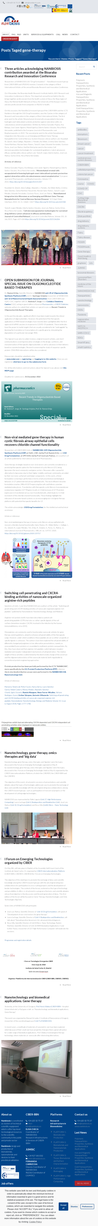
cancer (81, 148)
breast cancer (84, 143)
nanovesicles (83, 305)
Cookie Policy (35, 1222)
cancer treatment (85, 153)
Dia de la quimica (85, 211)
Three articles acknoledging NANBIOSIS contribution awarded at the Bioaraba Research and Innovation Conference (33, 72)
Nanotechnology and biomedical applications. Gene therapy (27, 999)
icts (91, 263)
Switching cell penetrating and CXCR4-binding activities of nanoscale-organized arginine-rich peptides (33, 596)
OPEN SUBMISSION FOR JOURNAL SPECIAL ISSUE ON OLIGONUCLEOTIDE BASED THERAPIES (33, 283)
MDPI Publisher (62, 304)
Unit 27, (44, 799)
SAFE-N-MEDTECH (83, 327)
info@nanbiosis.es (84, 1123)
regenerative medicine (83, 320)
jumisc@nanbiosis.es (36, 1158)
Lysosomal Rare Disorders (84, 278)
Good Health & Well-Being (84, 257)
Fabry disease (84, 237)
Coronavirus (83, 179)
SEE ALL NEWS (83, 1183)
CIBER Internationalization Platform (51, 871)
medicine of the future (84, 285)
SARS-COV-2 (83, 333)
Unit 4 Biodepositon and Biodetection (49, 917)
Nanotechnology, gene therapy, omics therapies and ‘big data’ (31, 754)
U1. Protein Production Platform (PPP (41, 669)
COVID (90, 183)
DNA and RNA (84, 216)
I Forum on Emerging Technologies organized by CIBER (29, 861)
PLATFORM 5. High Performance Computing (62, 1178)
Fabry (80, 232)
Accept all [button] (63, 1206)
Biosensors (82, 139)
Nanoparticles (84, 295)
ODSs (80, 310)
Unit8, (46, 805)
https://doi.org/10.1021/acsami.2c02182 (50, 202)
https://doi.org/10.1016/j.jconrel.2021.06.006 (42, 219)
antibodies (82, 129)
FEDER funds (84, 247)
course (81, 183)
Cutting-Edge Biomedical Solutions (83, 200)
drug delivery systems (83, 226)
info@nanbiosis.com (32, 3)
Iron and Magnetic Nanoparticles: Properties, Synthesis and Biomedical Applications (85, 100)
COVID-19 (82, 188)
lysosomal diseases (86, 272)
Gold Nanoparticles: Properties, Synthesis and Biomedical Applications (84, 1171)
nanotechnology (84, 300)
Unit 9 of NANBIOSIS (43, 1021)
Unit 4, (29, 802)
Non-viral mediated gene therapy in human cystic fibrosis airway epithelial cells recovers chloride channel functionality (34, 440)
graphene (82, 263)
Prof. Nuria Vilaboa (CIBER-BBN (48, 1006)
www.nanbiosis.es (82, 1126)
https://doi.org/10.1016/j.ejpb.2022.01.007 (25, 182)
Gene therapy (84, 251)
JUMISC (81, 268)
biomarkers (83, 134)
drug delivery (83, 221)
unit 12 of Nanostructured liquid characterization (26, 299)
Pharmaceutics (47, 304)
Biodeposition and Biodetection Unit (45, 802)
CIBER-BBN (83, 165)
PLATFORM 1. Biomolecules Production (59, 1135)
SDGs (80, 337)
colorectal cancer (85, 174)
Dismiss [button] (74, 1206)
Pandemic (82, 314)
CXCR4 (81, 207)
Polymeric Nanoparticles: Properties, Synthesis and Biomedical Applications (85, 86)
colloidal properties (86, 169)
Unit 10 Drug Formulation (47, 912)
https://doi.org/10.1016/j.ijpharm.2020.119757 (23, 533)
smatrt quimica (84, 347)
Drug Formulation (24, 805)
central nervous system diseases (85, 159)
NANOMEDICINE (86, 291)
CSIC (80, 193)
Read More (67, 268)
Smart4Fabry (83, 342)
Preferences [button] (87, 1206)
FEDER (81, 242)
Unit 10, (14, 805)
